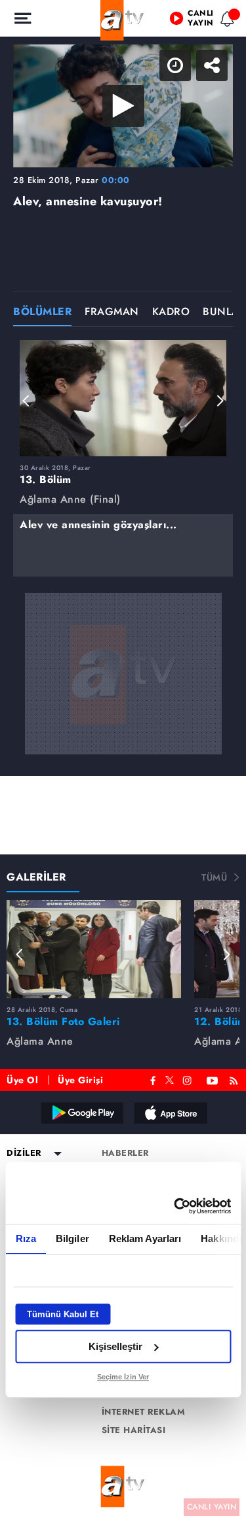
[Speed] (188, 21)
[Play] (123, 758)
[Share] (225, 21)
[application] (123, 758)
